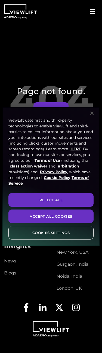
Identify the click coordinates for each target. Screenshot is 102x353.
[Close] (92, 113)
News (10, 261)
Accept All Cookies (51, 216)
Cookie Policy (57, 177)
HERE (75, 148)
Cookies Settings (51, 233)
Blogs (10, 273)
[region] (50, 176)
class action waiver (28, 166)
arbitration (68, 166)
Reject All (51, 200)
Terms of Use (47, 160)
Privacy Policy (53, 171)
